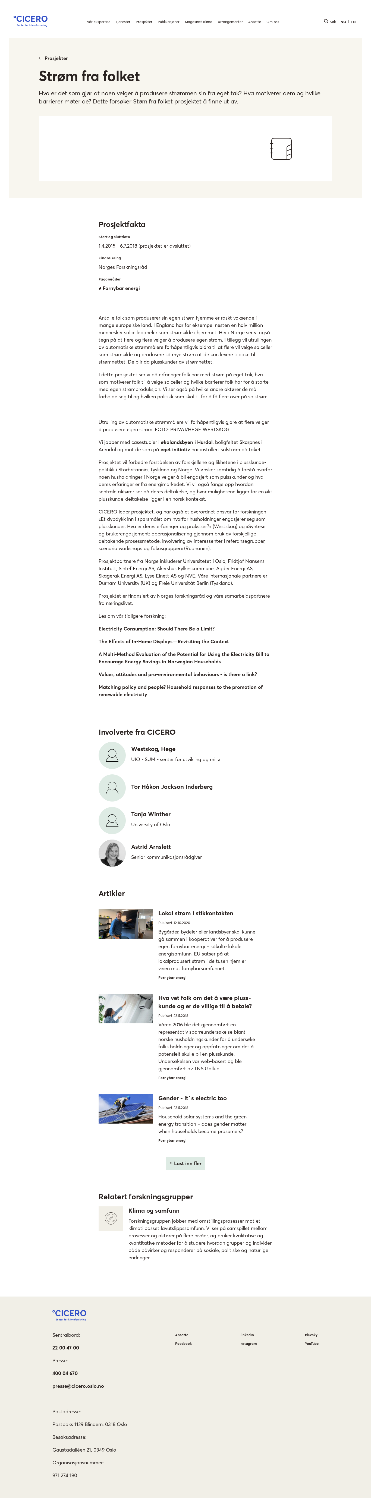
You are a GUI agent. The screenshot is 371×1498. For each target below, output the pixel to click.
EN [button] (353, 22)
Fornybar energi (121, 288)
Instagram (248, 1343)
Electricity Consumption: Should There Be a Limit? (157, 629)
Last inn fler (188, 1163)
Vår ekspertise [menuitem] (98, 22)
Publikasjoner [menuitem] (169, 22)
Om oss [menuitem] (272, 22)
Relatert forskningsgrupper (146, 1196)
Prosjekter (56, 58)
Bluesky (311, 1335)
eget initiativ (175, 449)
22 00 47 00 (65, 1348)
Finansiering (110, 258)
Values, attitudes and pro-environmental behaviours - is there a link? (178, 674)
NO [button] (343, 22)
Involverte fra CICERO (137, 732)
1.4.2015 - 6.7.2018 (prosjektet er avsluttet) (145, 246)
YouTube (312, 1343)
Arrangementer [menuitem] (230, 22)
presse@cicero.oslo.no (78, 1386)
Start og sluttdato (114, 237)
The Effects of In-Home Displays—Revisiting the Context (164, 641)
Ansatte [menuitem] (254, 22)
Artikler (112, 893)
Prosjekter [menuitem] (144, 22)
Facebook (183, 1343)
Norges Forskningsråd (123, 267)
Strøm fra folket (89, 75)
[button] (31, 22)
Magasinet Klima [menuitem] (198, 22)
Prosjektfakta (122, 224)
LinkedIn (247, 1335)
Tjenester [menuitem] (123, 22)
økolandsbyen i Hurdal (187, 442)
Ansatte (181, 1335)
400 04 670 (65, 1373)
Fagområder (110, 279)
